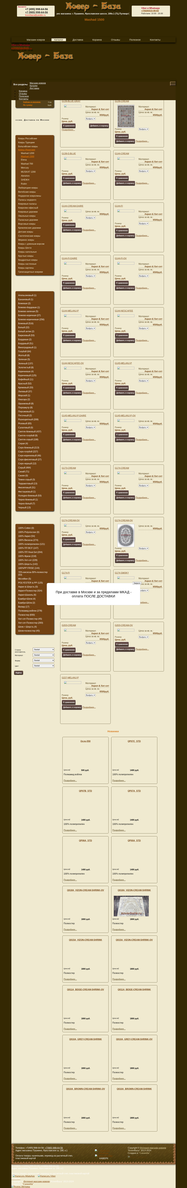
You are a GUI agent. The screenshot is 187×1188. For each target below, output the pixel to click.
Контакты (23, 99)
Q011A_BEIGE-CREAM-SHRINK (134, 989)
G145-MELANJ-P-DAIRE (74, 415)
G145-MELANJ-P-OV (125, 415)
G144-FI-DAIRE (69, 258)
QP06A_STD (85, 840)
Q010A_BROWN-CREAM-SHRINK (134, 1089)
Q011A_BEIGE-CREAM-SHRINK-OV (85, 989)
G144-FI (119, 206)
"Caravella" (144, 1153)
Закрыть (137, 583)
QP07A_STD (134, 791)
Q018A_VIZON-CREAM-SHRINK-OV (85, 890)
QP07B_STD (85, 791)
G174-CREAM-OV (71, 520)
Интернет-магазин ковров (153, 1148)
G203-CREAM (69, 625)
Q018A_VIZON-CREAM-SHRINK (134, 890)
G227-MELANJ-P (70, 678)
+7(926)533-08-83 (150, 11)
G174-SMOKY (122, 573)
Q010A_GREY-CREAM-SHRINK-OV (134, 1039)
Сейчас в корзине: (32, 102)
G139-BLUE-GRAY (71, 101)
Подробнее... (68, 130)
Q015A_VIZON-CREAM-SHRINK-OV (134, 940)
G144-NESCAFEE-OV (73, 363)
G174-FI (66, 573)
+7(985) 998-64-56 (54, 1148)
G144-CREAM (122, 153)
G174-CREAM (122, 468)
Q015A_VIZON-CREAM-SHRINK (85, 940)
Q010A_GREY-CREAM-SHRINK (85, 1039)
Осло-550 (85, 741)
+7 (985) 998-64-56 (36, 12)
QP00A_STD (134, 840)
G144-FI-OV (121, 258)
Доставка (34, 88)
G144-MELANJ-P (70, 311)
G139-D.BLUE (69, 153)
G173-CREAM (69, 468)
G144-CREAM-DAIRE (72, 206)
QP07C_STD (134, 741)
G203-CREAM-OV (124, 625)
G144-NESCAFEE (124, 311)
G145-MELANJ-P (123, 363)
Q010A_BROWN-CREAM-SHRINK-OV (85, 1089)
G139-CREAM (122, 101)
